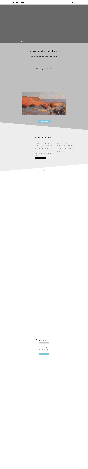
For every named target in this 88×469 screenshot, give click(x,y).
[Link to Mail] (74, 2)
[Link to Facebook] (72, 2)
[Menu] (68, 2)
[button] (22, 24)
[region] (44, 25)
